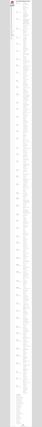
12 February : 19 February (18, 51)
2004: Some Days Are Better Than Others (19, 403)
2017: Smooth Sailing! (18, 416)
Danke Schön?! (24, 167)
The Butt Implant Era (25, 120)
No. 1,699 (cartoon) (24, 257)
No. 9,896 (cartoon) (24, 348)
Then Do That (24, 224)
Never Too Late (24, 206)
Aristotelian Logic (24, 143)
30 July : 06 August (17, 228)
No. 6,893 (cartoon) (24, 18)
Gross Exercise (24, 119)
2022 (11, 27)
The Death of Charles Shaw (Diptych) (26, 288)
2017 (11, 23)
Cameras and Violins (25, 127)
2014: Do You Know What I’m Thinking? (19, 413)
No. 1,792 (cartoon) (24, 80)
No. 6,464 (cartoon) (24, 147)
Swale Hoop (24, 77)
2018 (11, 24)
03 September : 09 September (18, 265)
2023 (11, 28)
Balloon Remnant (24, 56)
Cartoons (11, 32)
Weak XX (17, 147)
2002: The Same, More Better (18, 401)
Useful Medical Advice (25, 107)
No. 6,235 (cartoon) (24, 108)
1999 (11, 9)
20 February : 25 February (18, 59)
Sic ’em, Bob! (24, 45)
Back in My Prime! (24, 9)
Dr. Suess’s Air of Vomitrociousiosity (26, 109)
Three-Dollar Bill (24, 254)
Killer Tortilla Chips (24, 266)
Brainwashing (24, 82)
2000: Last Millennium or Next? (19, 399)
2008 (11, 16)
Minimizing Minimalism (25, 144)
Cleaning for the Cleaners (25, 125)
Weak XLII (17, 310)
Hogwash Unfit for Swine (25, 121)
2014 (11, 21)
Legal (11, 39)
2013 (11, 20)
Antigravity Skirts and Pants (25, 291)
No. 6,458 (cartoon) (24, 116)
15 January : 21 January (18, 19)
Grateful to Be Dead (25, 117)
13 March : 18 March (18, 81)
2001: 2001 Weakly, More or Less (19, 400)
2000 (11, 10)
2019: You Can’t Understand (18, 418)
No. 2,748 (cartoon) (24, 287)
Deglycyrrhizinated (24, 255)
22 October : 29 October (18, 318)
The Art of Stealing (24, 106)
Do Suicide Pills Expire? (25, 111)
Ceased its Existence (25, 251)
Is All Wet (26, 14)
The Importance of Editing (25, 126)
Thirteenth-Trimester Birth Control (26, 260)
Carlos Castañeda (24, 73)
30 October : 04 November (18, 327)
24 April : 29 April (17, 125)
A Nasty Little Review (25, 44)
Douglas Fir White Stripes (25, 84)
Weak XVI (17, 116)
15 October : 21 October (18, 311)
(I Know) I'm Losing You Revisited (26, 54)
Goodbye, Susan (24, 327)
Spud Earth (24, 252)
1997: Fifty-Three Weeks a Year (19, 396)
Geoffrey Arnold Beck (25, 13)
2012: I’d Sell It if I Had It (18, 411)
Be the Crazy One (24, 110)
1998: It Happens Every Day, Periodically (19, 397)
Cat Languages (24, 218)
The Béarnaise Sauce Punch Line (26, 105)
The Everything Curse (25, 12)
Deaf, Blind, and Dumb (25, 324)
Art (10, 31)
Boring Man (24, 265)
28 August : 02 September (18, 258)
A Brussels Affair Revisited (25, 312)
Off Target (24, 189)
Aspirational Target (24, 103)
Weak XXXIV (17, 249)
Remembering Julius (25, 221)
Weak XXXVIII (17, 280)
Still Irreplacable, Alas (25, 268)
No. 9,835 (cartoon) (24, 72)
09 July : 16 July (17, 206)
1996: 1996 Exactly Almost (18, 395)
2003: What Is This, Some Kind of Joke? (19, 402)
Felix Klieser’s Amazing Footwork (26, 222)
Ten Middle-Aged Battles (25, 83)
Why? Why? (24, 292)
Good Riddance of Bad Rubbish (26, 104)
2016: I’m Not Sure (17, 415)
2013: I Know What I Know (18, 412)
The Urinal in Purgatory (25, 313)
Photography (12, 34)
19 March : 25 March (18, 87)
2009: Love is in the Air (18, 408)
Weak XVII (17, 124)
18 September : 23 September (18, 281)
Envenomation (24, 269)
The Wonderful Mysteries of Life (26, 256)
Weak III (17, 18)
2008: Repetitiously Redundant (19, 407)
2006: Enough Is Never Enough (19, 405)
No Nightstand (24, 47)
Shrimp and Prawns (25, 329)
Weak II (17, 11)
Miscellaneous (12, 35)
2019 (11, 25)
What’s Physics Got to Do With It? (26, 253)
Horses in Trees (24, 74)
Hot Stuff (24, 315)
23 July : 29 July (17, 221)
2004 (11, 13)
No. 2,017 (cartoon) (24, 280)
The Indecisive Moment (25, 46)
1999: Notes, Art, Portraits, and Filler (19, 398)
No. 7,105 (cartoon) (24, 102)
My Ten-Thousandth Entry (25, 150)
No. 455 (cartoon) (24, 249)
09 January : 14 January (18, 12)
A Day (23, 55)
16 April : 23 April (17, 117)
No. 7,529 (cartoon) (24, 264)
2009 (11, 17)
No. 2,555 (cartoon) (24, 50)
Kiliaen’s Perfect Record (25, 223)
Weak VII (17, 50)
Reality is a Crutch (24, 289)
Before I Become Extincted (25, 290)
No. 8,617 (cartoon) (24, 326)
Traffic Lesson (24, 149)
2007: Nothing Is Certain (18, 406)
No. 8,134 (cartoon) (24, 124)
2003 (11, 12)
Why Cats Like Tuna (25, 258)
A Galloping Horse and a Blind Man (26, 330)
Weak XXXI (17, 227)
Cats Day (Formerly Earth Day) (25, 122)
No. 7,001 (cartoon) (24, 11)
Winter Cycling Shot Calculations (26, 53)
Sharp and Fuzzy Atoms (25, 76)
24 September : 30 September (18, 288)
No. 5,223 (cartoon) (24, 220)
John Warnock (24, 250)
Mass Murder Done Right (25, 328)
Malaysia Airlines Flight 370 (25, 75)
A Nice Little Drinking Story (25, 128)
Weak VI (17, 43)
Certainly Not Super (25, 51)
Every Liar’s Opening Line (25, 145)
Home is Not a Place (25, 118)
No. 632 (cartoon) (24, 310)
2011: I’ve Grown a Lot (18, 410)
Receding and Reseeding (25, 225)
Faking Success (24, 190)
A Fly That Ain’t (24, 284)
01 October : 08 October (18, 295)
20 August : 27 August (18, 250)
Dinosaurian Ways (24, 78)
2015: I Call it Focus (18, 414)
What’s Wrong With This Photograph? (26, 267)
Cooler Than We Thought (25, 314)
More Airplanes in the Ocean (25, 188)
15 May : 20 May (17, 148)
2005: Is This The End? (18, 404)
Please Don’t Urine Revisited (25, 319)
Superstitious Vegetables (25, 48)
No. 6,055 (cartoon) (24, 43)
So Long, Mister (24, 151)
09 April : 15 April (17, 109)
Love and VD (24, 52)
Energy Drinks (24, 285)
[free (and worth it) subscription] (12, 5)
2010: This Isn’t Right (18, 409)
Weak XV (17, 108)
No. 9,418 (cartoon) (24, 205)
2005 (11, 14)
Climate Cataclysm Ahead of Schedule (26, 148)
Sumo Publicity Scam (25, 311)
